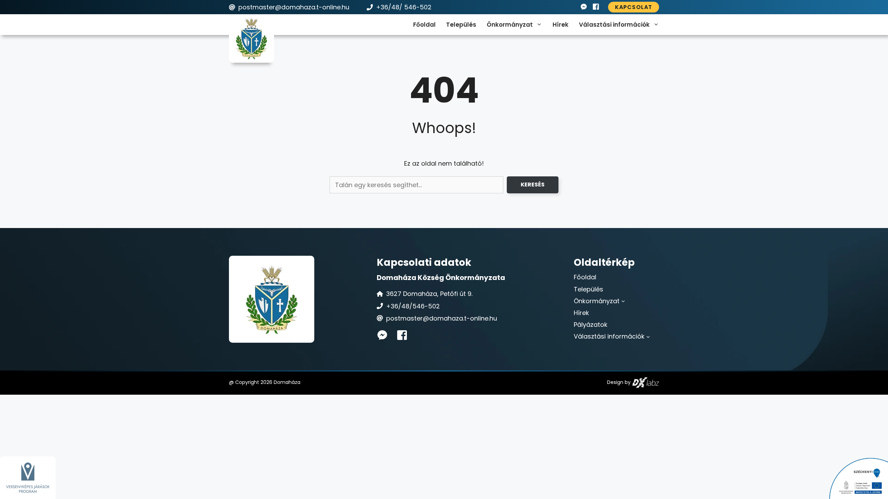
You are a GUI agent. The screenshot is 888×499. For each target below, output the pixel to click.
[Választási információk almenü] (648, 336)
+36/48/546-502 (413, 306)
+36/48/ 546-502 (404, 7)
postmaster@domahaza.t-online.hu (293, 7)
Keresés (533, 185)
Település (461, 24)
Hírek (561, 24)
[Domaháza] (251, 38)
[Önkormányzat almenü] (623, 301)
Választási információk (614, 24)
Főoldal (424, 24)
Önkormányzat (510, 24)
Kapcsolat (633, 7)
